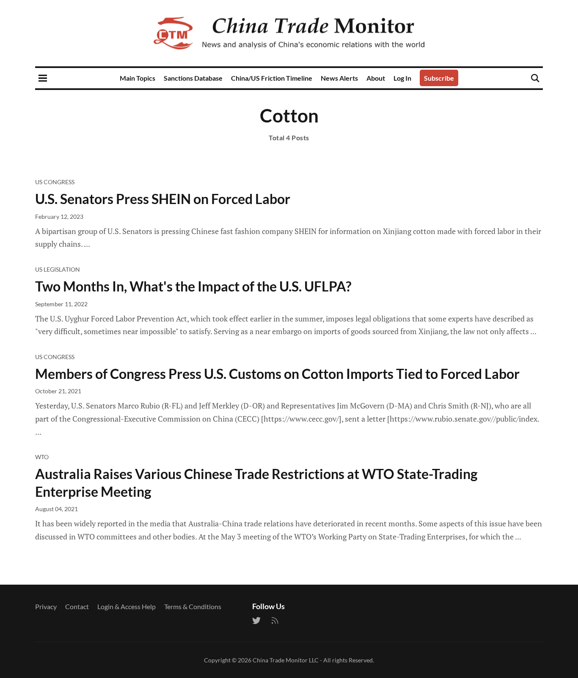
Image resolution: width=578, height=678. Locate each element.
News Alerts (339, 78)
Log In (402, 78)
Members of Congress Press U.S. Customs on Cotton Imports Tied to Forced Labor (277, 373)
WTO (42, 456)
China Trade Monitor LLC (286, 660)
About (375, 78)
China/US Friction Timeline (271, 78)
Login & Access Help (126, 606)
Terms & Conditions (192, 606)
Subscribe (439, 78)
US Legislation (57, 269)
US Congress (54, 181)
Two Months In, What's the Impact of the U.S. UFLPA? (193, 286)
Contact (77, 606)
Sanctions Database (193, 78)
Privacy (46, 606)
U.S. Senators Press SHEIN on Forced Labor (162, 199)
